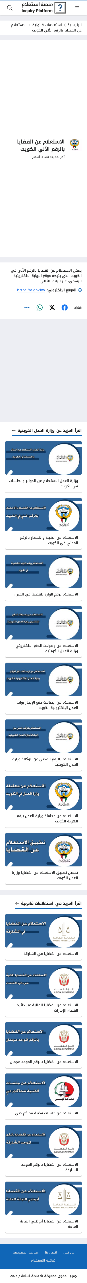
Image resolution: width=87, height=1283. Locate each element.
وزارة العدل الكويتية (36, 430)
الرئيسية (75, 24)
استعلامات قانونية (47, 24)
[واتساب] (39, 307)
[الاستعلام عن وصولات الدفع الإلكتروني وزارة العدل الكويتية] (43, 631)
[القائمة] (77, 7)
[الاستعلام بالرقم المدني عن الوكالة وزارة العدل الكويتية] (43, 745)
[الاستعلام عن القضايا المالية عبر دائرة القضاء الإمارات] (43, 991)
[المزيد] (27, 307)
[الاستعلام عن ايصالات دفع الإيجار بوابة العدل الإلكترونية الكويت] (43, 688)
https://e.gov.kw (31, 290)
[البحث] (9, 7)
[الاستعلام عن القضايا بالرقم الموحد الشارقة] (43, 1150)
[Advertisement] (43, 89)
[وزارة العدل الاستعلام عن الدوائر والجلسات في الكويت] (43, 467)
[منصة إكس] (52, 307)
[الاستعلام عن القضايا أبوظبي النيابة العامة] (43, 1207)
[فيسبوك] (64, 307)
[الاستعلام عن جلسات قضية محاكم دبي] (43, 1096)
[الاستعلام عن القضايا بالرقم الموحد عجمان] (43, 1045)
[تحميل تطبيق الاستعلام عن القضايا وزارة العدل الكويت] (43, 858)
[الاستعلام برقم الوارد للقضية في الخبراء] (43, 578)
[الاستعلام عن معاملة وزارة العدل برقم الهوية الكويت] (43, 802)
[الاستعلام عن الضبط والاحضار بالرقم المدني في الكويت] (43, 523)
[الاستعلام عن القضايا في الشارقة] (43, 937)
